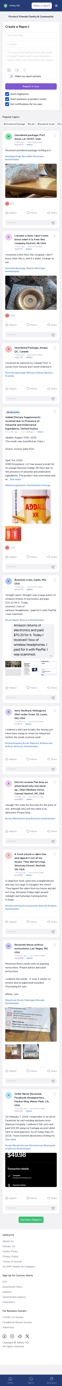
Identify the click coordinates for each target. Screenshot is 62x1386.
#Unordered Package (14, 124)
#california (10, 1148)
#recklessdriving (13, 905)
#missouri (24, 620)
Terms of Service (12, 1261)
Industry (7, 1292)
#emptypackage (13, 156)
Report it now (31, 86)
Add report (52, 1383)
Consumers (9, 1302)
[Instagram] (12, 1336)
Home (10, 1383)
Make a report (42, 5)
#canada (9, 375)
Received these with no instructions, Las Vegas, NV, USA (31, 948)
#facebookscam (20, 1145)
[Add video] (17, 70)
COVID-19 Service (13, 1317)
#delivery (31, 372)
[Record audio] (24, 70)
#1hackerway (36, 1145)
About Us (8, 1241)
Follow (33, 212)
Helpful (13, 212)
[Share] (55, 135)
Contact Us (9, 1246)
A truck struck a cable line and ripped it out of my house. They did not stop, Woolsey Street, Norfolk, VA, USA (30, 861)
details (30, 144)
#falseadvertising (21, 818)
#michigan (40, 268)
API (5, 1282)
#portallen (27, 156)
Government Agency (14, 1297)
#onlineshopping (13, 743)
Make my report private (28, 76)
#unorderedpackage (15, 268)
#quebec (48, 372)
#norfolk (43, 905)
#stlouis (9, 746)
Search (31, 1383)
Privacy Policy (10, 1256)
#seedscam (11, 1000)
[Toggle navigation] (56, 6)
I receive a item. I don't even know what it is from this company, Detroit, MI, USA (31, 239)
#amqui (40, 372)
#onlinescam (46, 743)
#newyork (36, 818)
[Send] (53, 223)
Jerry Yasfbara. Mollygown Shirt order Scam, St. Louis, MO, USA (31, 714)
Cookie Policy (10, 1251)
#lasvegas (29, 1000)
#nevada (40, 1000)
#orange (46, 485)
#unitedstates (12, 159)
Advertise (8, 1327)
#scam (8, 620)
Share (54, 212)
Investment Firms (12, 1287)
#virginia (52, 905)
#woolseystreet (30, 905)
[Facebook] (4, 1336)
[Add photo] (9, 70)
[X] (27, 1336)
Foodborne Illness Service (17, 1322)
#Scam (31, 124)
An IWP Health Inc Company (19, 1266)
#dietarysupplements (16, 485)
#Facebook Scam (46, 124)
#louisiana (38, 156)
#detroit (30, 268)
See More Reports (31, 1220)
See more (15, 479)
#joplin (15, 620)
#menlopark (49, 1145)
